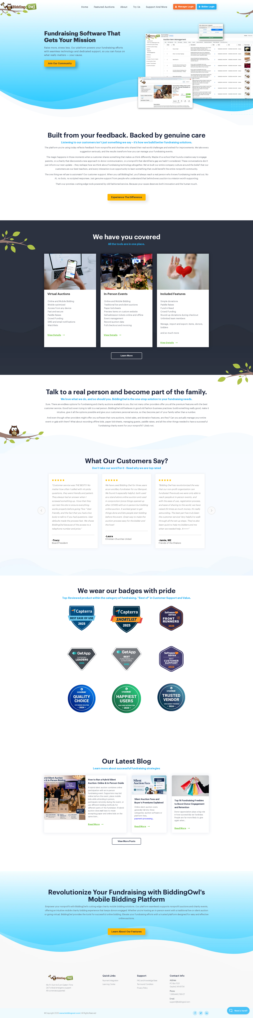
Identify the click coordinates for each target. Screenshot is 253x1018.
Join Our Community (60, 63)
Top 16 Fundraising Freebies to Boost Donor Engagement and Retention (189, 804)
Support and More (156, 7)
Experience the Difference (126, 197)
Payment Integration (110, 981)
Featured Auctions (104, 7)
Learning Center (109, 984)
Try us (136, 7)
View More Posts (126, 841)
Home (84, 7)
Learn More (127, 356)
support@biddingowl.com (180, 1002)
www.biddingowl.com (69, 1013)
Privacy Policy (142, 988)
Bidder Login (208, 7)
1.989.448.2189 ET (177, 994)
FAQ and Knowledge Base (147, 981)
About (123, 7)
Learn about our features (126, 931)
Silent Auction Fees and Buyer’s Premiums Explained (148, 801)
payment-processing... (144, 819)
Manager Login (186, 7)
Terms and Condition (145, 984)
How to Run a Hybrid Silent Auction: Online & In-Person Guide (106, 781)
